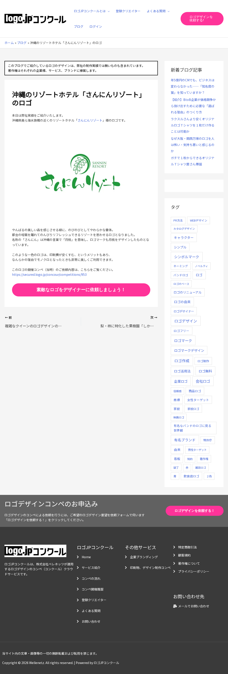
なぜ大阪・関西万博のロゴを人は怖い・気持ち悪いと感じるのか (192, 144)
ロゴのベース (181, 284)
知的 (190, 459)
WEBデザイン (198, 220)
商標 (177, 400)
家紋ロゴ (193, 408)
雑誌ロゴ (200, 468)
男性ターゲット (197, 450)
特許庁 (207, 440)
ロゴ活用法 (182, 371)
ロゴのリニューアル (188, 292)
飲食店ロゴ (191, 476)
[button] (108, 11)
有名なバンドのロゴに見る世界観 (192, 427)
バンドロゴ (180, 275)
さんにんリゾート (89, 120)
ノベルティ (201, 266)
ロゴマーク (183, 340)
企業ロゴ (180, 381)
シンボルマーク (186, 256)
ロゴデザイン (185, 321)
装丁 (176, 468)
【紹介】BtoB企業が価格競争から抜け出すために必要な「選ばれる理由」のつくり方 (193, 105)
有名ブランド (184, 439)
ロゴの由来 (182, 301)
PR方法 (178, 220)
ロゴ (199, 274)
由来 (177, 449)
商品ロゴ (195, 391)
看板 (177, 458)
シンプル (180, 247)
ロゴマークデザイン (189, 350)
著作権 (204, 459)
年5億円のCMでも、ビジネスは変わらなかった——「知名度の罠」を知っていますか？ (192, 86)
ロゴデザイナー (184, 311)
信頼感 (177, 391)
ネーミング (180, 266)
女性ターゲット (198, 400)
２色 (209, 476)
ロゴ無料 (205, 370)
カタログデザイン (184, 229)
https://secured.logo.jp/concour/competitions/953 (49, 274)
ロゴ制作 (203, 361)
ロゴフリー (181, 330)
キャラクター (184, 237)
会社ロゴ (203, 381)
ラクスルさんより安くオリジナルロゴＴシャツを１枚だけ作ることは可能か (192, 125)
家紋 (177, 408)
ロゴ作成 (181, 360)
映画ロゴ (178, 417)
